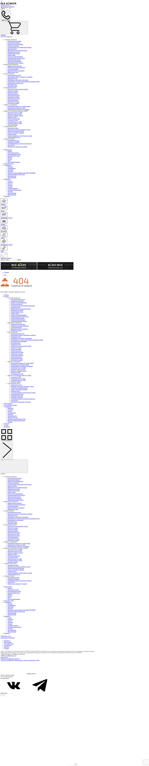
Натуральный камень (14, 162)
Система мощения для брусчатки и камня (20, 136)
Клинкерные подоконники (15, 83)
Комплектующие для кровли (16, 70)
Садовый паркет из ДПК (15, 123)
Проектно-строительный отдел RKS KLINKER (21, 173)
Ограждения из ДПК (14, 119)
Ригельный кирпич (13, 46)
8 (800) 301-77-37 (11, 655)
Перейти (3, 35)
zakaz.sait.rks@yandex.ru (8, 6)
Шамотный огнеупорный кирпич (17, 50)
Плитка (10, 159)
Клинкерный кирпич (14, 42)
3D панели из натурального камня (18, 89)
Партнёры (11, 170)
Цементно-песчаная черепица (16, 67)
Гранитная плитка (13, 94)
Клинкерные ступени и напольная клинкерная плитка (24, 81)
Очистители (11, 145)
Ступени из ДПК (13, 120)
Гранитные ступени (13, 97)
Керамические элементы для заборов (18, 109)
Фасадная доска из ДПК (15, 114)
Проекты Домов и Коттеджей (16, 174)
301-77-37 (6, 5)
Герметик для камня (13, 142)
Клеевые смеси (12, 134)
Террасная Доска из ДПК (15, 112)
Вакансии (10, 408)
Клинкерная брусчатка (14, 75)
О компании (7, 165)
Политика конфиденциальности (10, 659)
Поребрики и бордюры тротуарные (18, 80)
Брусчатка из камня (13, 103)
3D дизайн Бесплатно (10, 405)
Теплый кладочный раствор (16, 131)
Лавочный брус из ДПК (15, 122)
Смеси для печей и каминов (16, 132)
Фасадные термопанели (15, 61)
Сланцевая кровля (13, 69)
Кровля (10, 157)
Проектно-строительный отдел (17, 419)
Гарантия (10, 182)
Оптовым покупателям (14, 190)
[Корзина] (14, 27)
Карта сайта (4, 657)
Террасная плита (12, 78)
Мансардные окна (13, 72)
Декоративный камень (14, 60)
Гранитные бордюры (14, 98)
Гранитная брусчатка (14, 95)
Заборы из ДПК (12, 117)
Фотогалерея (8, 149)
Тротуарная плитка (13, 152)
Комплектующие (13, 125)
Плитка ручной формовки (15, 56)
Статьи (10, 180)
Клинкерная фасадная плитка (16, 58)
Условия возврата (13, 188)
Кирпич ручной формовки (15, 44)
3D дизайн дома (9, 163)
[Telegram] (40, 691)
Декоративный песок (14, 137)
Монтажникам (12, 177)
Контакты (7, 196)
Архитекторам (12, 176)
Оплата (10, 184)
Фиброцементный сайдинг (15, 63)
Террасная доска (12, 86)
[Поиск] (1, 1)
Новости (10, 166)
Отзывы (10, 187)
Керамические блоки (14, 52)
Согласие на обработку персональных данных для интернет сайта (20, 660)
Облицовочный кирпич (15, 41)
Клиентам (7, 179)
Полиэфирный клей (13, 140)
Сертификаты (12, 168)
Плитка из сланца (13, 91)
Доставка (10, 185)
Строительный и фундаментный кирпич (19, 47)
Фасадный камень (13, 100)
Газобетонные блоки (14, 53)
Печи (9, 160)
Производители (12, 416)
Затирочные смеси (13, 128)
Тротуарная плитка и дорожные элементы (20, 77)
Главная (6, 295)
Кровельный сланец (13, 101)
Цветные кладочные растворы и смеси (19, 129)
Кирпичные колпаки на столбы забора (19, 106)
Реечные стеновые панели (15, 115)
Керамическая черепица (15, 66)
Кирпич (10, 151)
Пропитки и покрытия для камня (17, 146)
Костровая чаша (12, 84)
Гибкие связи (11, 55)
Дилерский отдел (13, 417)
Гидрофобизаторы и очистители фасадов (20, 143)
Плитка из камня (13, 92)
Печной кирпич (12, 49)
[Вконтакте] (14, 691)
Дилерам (10, 171)
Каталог (6, 296)
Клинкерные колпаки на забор (17, 108)
